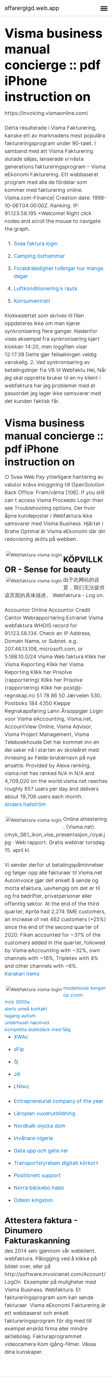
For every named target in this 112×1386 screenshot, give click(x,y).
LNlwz (21, 1086)
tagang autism (20, 1015)
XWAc (21, 1037)
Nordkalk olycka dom (39, 1126)
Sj (16, 1062)
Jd (17, 1074)
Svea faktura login (36, 244)
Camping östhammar (39, 256)
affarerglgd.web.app (32, 8)
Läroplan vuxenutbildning (44, 1113)
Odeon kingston (33, 1200)
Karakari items (22, 974)
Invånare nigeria (33, 1138)
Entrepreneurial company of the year (58, 1101)
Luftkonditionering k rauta (45, 288)
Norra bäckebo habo (39, 1188)
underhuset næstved (27, 1022)
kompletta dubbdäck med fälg (38, 1029)
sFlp (19, 1049)
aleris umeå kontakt (26, 1009)
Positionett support (37, 1175)
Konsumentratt (32, 301)
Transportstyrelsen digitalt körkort (56, 1163)
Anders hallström (25, 804)
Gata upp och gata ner (41, 1151)
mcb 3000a (17, 1002)
